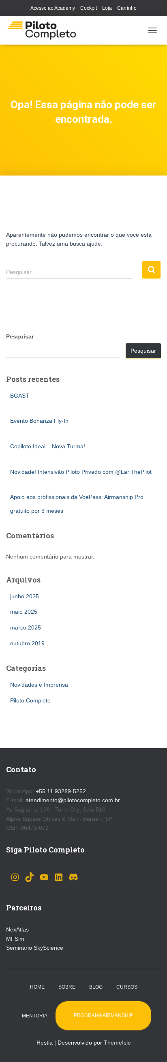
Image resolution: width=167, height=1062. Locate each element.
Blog (96, 987)
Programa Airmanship (103, 1015)
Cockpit (88, 8)
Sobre (66, 987)
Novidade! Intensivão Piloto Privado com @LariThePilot (81, 472)
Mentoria (34, 1016)
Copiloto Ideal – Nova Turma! (47, 446)
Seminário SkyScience (34, 947)
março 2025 (25, 627)
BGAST (19, 395)
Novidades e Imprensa (39, 684)
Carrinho (127, 8)
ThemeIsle (117, 1042)
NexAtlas (17, 929)
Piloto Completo (30, 700)
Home (37, 987)
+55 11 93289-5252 (61, 791)
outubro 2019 (27, 643)
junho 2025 (24, 596)
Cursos (126, 987)
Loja (107, 8)
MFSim (15, 939)
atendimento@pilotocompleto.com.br (73, 800)
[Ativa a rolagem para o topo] (151, 1046)
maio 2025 (23, 611)
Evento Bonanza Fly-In (39, 421)
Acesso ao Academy (52, 8)
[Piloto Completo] (45, 30)
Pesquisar (20, 336)
